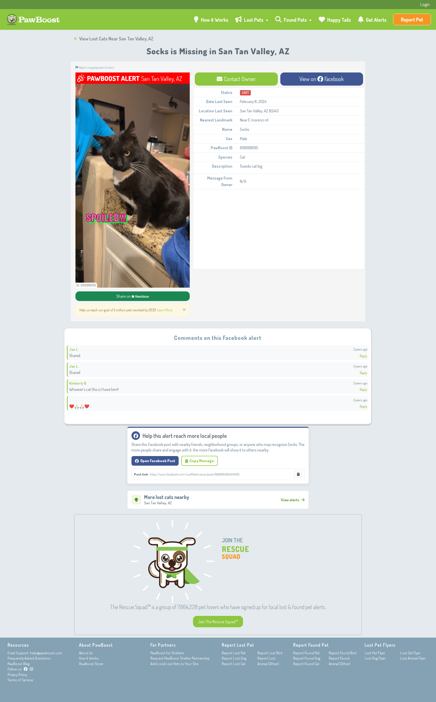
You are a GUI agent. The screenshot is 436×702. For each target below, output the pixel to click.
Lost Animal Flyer (413, 658)
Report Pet (412, 19)
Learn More (164, 310)
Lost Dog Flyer (375, 658)
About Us (86, 652)
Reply (363, 356)
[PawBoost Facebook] (25, 669)
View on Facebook (321, 78)
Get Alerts (376, 19)
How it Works (214, 19)
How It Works (89, 658)
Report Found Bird (342, 652)
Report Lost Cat (234, 663)
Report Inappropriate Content (96, 67)
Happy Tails (338, 19)
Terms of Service (20, 680)
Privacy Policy (17, 674)
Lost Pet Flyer (375, 652)
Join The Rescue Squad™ (218, 621)
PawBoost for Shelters (167, 652)
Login (425, 4)
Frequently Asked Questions (29, 658)
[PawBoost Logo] (33, 19)
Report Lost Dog (234, 658)
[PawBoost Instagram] (31, 669)
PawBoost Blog (19, 663)
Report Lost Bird (269, 652)
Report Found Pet (306, 652)
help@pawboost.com (46, 652)
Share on (123, 296)
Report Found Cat (306, 663)
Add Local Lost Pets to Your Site (174, 663)
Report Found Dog (306, 658)
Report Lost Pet (234, 652)
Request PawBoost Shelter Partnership (180, 658)
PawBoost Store (91, 663)
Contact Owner (239, 78)
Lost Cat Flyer (410, 652)
